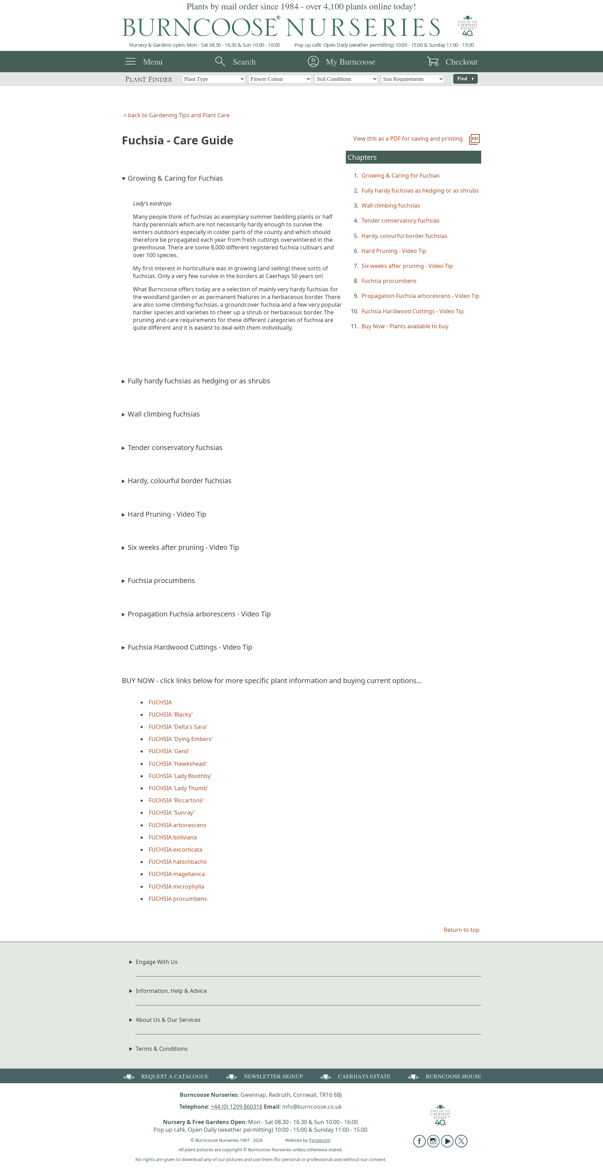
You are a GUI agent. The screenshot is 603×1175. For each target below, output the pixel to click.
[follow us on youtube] (447, 1145)
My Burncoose (350, 61)
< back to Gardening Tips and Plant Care (177, 115)
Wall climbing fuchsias (391, 205)
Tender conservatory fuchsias (401, 220)
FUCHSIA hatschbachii (178, 862)
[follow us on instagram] (433, 1145)
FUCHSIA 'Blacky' (171, 714)
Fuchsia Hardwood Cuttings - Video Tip (413, 311)
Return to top (461, 930)
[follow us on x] (461, 1145)
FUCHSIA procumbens (178, 899)
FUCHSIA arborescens (177, 825)
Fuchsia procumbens (389, 281)
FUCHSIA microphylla (176, 886)
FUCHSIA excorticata (175, 849)
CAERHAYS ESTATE (364, 1076)
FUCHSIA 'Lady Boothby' (180, 776)
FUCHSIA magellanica (177, 874)
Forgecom (319, 1140)
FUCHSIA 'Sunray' (172, 812)
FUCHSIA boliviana (173, 837)
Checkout (462, 61)
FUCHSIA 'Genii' (169, 751)
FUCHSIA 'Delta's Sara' (178, 727)
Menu (153, 61)
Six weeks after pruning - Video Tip (407, 266)
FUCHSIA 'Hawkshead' (178, 764)
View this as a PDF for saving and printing (408, 138)
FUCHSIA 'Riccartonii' (176, 800)
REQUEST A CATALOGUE (175, 1076)
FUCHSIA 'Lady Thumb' (178, 788)
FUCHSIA (160, 702)
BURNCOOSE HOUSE (453, 1076)
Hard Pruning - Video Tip (394, 251)
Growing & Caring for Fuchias (401, 175)
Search (244, 61)
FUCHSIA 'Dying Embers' (181, 739)
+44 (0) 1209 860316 (236, 1106)
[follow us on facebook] (419, 1145)
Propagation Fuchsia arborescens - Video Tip (420, 296)
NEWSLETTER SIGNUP (273, 1076)
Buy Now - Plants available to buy (405, 326)
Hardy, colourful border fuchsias (404, 236)
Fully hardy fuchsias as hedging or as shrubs (420, 190)
